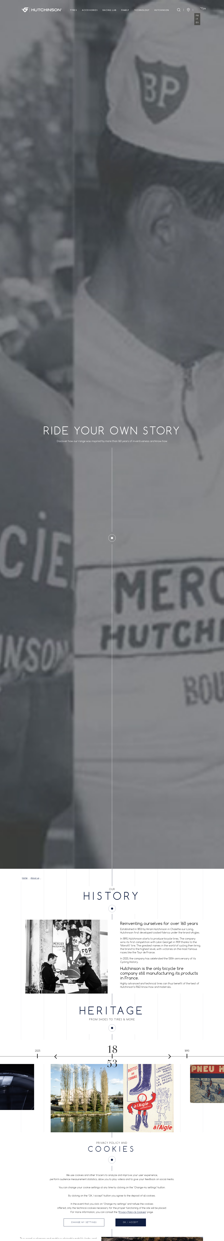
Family (125, 10)
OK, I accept (130, 1222)
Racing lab (109, 10)
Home (25, 878)
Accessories (90, 10)
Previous (55, 1057)
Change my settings (84, 1222)
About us (35, 878)
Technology (142, 10)
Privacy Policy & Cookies (132, 1212)
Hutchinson (161, 10)
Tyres (73, 10)
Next (168, 1057)
